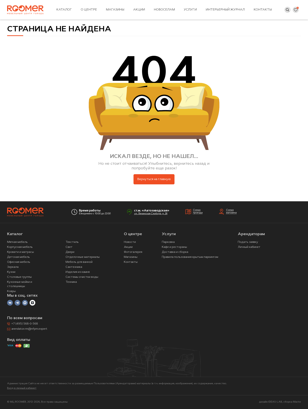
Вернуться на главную (154, 179)
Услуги (190, 9)
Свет (69, 247)
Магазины (115, 9)
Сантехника (74, 267)
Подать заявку (248, 242)
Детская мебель (18, 257)
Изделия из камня (78, 272)
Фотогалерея (133, 252)
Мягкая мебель (17, 242)
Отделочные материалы (83, 257)
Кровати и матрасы (20, 252)
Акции (139, 9)
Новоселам (164, 9)
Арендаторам (251, 234)
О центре (89, 9)
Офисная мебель (18, 262)
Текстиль (72, 242)
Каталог (64, 9)
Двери (70, 252)
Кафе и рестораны (174, 247)
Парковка (168, 242)
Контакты (263, 9)
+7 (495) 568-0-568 (24, 323)
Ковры (11, 291)
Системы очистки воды (82, 277)
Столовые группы (19, 277)
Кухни (11, 272)
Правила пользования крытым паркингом (190, 257)
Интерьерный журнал (225, 9)
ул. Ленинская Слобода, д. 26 (150, 214)
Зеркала (13, 267)
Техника (71, 282)
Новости (130, 242)
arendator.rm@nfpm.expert (29, 329)
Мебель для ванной (79, 262)
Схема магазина (231, 211)
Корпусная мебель (20, 247)
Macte (297, 402)
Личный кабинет (249, 247)
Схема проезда (197, 211)
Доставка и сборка (175, 252)
